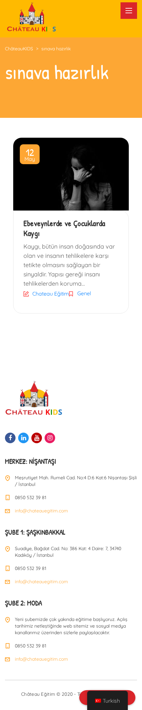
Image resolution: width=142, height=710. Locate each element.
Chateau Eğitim (50, 293)
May (29, 155)
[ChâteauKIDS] (31, 16)
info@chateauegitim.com (41, 511)
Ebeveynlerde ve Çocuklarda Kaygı (64, 228)
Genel (84, 293)
